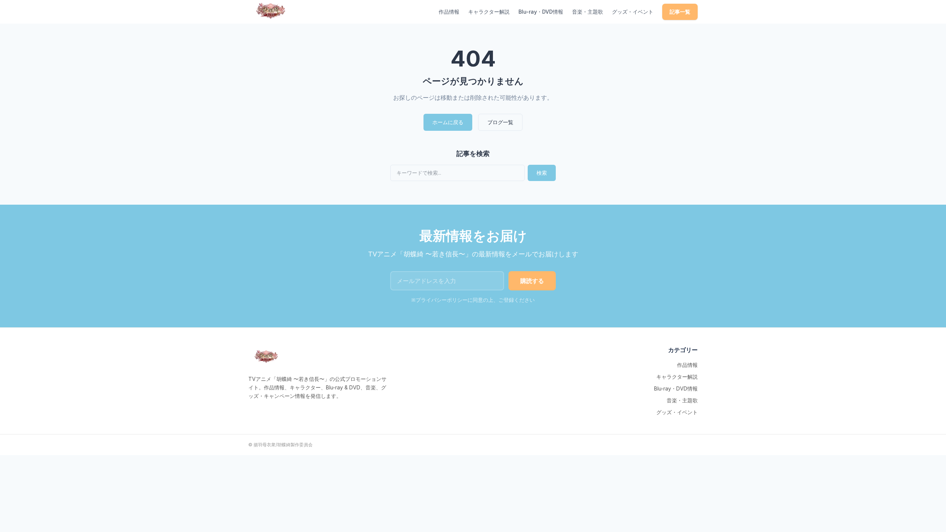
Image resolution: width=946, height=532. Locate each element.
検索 (542, 173)
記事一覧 (680, 11)
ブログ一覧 (500, 122)
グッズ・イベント (632, 11)
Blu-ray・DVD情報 (540, 11)
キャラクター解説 (489, 11)
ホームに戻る (447, 122)
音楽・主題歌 (587, 11)
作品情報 (449, 11)
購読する (532, 280)
